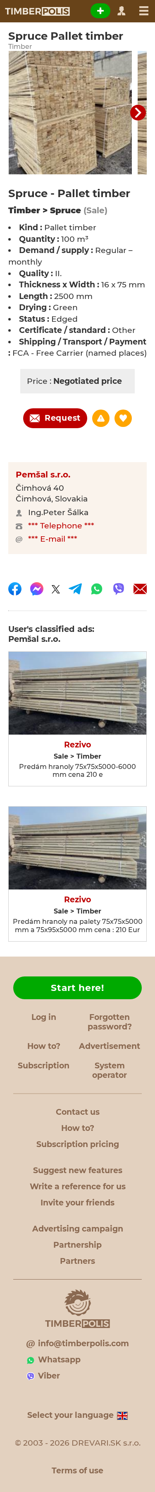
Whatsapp (59, 1359)
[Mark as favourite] (123, 418)
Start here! (77, 987)
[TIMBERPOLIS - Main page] (37, 11)
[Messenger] (36, 588)
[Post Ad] (100, 10)
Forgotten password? (110, 1022)
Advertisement (109, 1046)
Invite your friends (77, 1203)
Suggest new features (77, 1170)
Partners (77, 1261)
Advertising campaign (77, 1229)
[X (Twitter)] (56, 589)
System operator (109, 1070)
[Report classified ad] (101, 418)
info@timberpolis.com (83, 1343)
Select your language (70, 1415)
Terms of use (77, 1470)
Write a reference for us (78, 1186)
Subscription (43, 1065)
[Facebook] (14, 588)
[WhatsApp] (96, 588)
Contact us (78, 1112)
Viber (49, 1376)
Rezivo (77, 745)
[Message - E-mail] (140, 588)
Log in (43, 1017)
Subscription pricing (77, 1144)
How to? (43, 1046)
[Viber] (118, 588)
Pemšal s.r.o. (43, 475)
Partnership (77, 1245)
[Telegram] (75, 588)
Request (63, 418)
